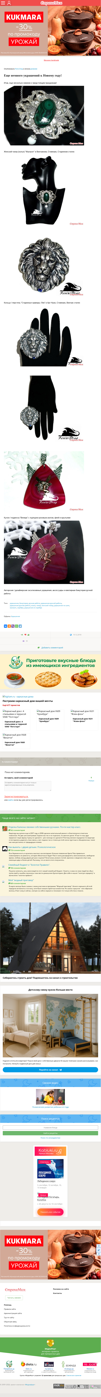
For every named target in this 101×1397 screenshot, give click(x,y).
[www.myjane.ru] (49, 1367)
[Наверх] (98, 1245)
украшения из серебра (33, 608)
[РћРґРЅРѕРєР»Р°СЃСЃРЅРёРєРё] (9, 626)
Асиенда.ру (69, 1369)
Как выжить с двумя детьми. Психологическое (32, 847)
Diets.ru (29, 1369)
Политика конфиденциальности (17, 1326)
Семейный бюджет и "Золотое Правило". (29, 864)
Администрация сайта (13, 1313)
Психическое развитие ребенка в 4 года (50, 1107)
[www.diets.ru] (29, 1367)
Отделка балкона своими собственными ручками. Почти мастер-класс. (44, 827)
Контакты (57, 1293)
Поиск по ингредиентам (50, 1138)
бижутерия (23, 603)
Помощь (8, 1305)
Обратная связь (10, 1321)
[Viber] (12, 626)
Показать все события (50, 1212)
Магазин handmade (51, 60)
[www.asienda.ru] (69, 1367)
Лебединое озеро (46, 1181)
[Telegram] (20, 626)
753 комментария (17, 850)
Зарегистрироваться (16, 796)
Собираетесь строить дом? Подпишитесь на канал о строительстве (40, 977)
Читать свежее (14, 1297)
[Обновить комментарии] (98, 1249)
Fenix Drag (19, 69)
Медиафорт (29, 1384)
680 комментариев (18, 883)
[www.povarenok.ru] (9, 1367)
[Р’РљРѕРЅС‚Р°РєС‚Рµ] (5, 626)
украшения (14, 603)
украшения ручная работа (20, 605)
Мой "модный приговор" (21, 880)
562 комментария (17, 830)
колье (33, 605)
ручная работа (34, 603)
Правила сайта (10, 1309)
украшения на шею (61, 605)
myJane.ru (49, 1369)
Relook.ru (90, 1369)
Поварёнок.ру (9, 1369)
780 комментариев (18, 868)
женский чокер (47, 605)
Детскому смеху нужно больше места (50, 989)
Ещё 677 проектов (11, 705)
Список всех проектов (73, 1375)
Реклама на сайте (61, 1289)
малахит (13, 608)
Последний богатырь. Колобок (48, 1198)
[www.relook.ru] (90, 1367)
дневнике (33, 69)
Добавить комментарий (52, 647)
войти (11, 800)
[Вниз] (98, 1254)
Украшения (15, 616)
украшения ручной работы (51, 603)
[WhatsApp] (16, 626)
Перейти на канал (48, 1069)
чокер (38, 605)
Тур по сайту (9, 1317)
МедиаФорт (50, 1349)
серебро (20, 608)
